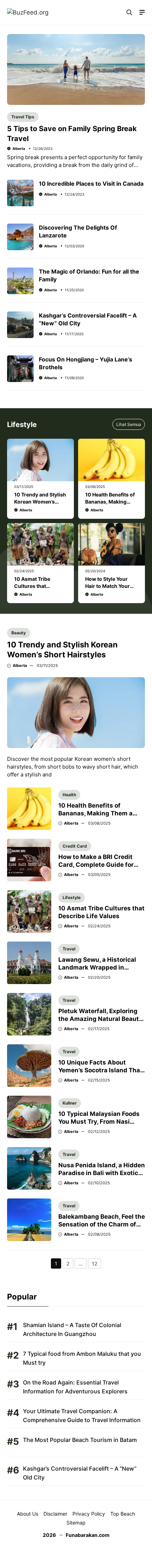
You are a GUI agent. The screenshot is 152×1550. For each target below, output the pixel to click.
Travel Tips (22, 116)
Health (69, 794)
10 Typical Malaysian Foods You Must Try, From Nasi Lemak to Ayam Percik (99, 1121)
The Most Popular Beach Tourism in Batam (80, 1439)
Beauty (18, 632)
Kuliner (70, 1103)
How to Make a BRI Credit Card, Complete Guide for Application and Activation (98, 864)
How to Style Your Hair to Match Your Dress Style (107, 586)
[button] (129, 12)
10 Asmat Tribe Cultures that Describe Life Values (38, 586)
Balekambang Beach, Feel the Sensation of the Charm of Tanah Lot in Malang (101, 1224)
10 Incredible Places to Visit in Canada (91, 183)
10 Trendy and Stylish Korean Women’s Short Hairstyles (40, 502)
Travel (69, 948)
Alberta (18, 148)
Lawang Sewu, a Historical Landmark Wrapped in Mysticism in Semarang (97, 967)
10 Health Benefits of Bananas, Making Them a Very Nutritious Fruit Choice (100, 813)
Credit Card (75, 846)
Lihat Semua (128, 424)
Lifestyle (72, 897)
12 (96, 1264)
